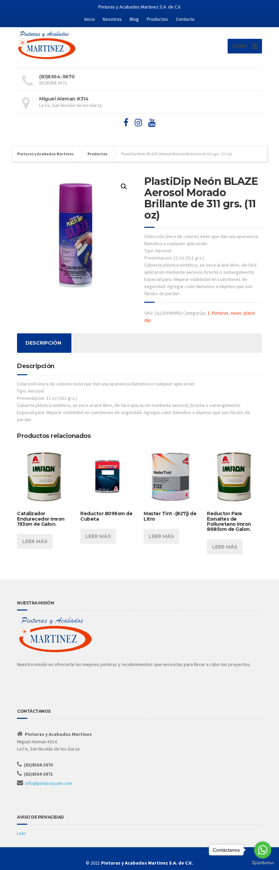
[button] (124, 186)
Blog (134, 19)
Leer (21, 833)
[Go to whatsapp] (262, 849)
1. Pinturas (218, 313)
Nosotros (112, 19)
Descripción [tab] (43, 343)
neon (236, 313)
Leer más (35, 541)
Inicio (89, 19)
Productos (157, 19)
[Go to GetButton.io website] (263, 863)
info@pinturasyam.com (48, 783)
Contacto (185, 19)
